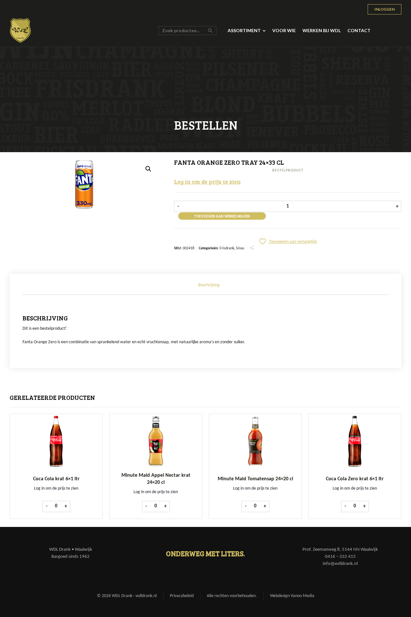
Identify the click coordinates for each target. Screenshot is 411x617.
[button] (148, 169)
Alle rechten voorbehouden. (232, 596)
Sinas (240, 248)
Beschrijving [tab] (209, 285)
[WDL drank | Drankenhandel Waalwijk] (20, 30)
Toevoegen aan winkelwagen (222, 216)
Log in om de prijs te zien (207, 181)
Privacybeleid (182, 596)
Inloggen (384, 9)
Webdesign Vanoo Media (292, 596)
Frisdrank (227, 248)
